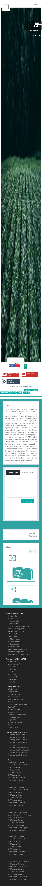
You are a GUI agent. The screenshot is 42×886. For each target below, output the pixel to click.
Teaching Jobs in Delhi (16, 735)
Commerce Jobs (14, 709)
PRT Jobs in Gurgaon (16, 823)
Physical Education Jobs (17, 715)
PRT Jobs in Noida (15, 797)
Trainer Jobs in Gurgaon (17, 830)
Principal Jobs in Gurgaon (17, 812)
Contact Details (28, 472)
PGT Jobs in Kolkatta (16, 864)
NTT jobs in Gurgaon (16, 825)
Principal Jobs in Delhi (16, 762)
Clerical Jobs (13, 682)
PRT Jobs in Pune (14, 846)
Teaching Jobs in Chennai (17, 755)
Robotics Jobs (13, 644)
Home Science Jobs (15, 722)
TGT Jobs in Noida (15, 795)
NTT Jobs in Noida (15, 800)
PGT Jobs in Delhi (14, 767)
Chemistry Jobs (14, 694)
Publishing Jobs (14, 639)
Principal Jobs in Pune (16, 836)
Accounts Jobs (13, 712)
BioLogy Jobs (13, 697)
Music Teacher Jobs (15, 699)
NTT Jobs (12, 674)
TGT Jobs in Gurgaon (16, 820)
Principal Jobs (13, 661)
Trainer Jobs (12, 679)
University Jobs (14, 647)
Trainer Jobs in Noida (16, 805)
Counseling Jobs (14, 641)
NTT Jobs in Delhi (14, 775)
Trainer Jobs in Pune (15, 854)
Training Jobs (13, 624)
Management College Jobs (18, 654)
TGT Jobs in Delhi (14, 770)
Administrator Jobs (15, 664)
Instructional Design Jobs (17, 704)
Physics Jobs (13, 692)
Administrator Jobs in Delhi (18, 765)
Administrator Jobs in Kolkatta (19, 861)
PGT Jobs (12, 666)
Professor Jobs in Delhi (16, 777)
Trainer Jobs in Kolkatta (17, 879)
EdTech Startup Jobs (16, 631)
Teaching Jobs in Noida (16, 737)
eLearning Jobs (13, 634)
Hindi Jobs (12, 725)
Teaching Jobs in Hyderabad (18, 750)
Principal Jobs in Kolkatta (17, 866)
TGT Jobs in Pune (14, 844)
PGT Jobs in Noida (15, 792)
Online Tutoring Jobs (16, 629)
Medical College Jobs (16, 652)
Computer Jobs (14, 717)
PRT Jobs (11, 672)
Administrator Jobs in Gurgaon (19, 815)
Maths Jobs (12, 689)
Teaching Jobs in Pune (16, 745)
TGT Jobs (12, 669)
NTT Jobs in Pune (14, 849)
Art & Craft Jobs (14, 727)
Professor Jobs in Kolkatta (18, 877)
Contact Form (13, 472)
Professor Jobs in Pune (16, 852)
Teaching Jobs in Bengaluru (18, 747)
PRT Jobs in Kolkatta (16, 872)
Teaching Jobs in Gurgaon (17, 740)
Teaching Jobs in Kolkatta (17, 742)
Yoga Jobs (12, 720)
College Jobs (13, 618)
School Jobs (12, 616)
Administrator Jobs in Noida (18, 790)
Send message (27, 501)
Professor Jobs (13, 677)
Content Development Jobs (18, 626)
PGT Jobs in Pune (14, 841)
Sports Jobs (12, 636)
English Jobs (12, 707)
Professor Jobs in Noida (17, 803)
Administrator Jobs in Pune (18, 839)
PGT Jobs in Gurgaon (16, 817)
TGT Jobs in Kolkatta (16, 869)
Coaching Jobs (13, 621)
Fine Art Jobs (13, 702)
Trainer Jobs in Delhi (15, 780)
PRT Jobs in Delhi (14, 772)
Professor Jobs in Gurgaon (18, 828)
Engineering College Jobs (17, 649)
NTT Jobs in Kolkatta (16, 874)
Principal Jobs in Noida (16, 787)
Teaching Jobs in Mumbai (17, 752)
